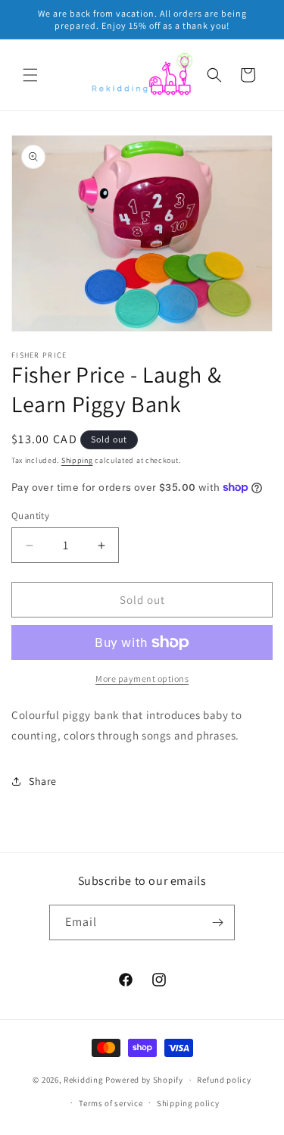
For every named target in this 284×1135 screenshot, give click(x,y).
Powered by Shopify (144, 1079)
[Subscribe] (217, 922)
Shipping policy (188, 1103)
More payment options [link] (142, 678)
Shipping (77, 460)
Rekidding (83, 1079)
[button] (30, 75)
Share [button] (43, 781)
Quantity (30, 515)
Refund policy (224, 1079)
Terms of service (110, 1103)
